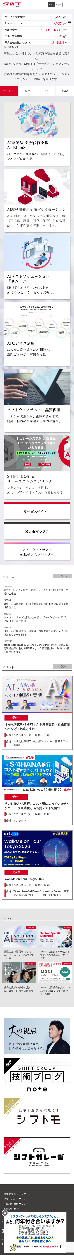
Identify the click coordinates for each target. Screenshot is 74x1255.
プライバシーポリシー (16, 1198)
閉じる (5, 1213)
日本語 (52, 5)
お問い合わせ (11, 1208)
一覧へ (62, 576)
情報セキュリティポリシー (19, 1193)
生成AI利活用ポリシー (16, 1203)
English (59, 5)
